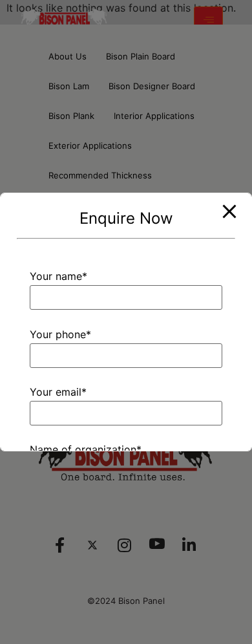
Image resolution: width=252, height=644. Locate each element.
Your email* (58, 392)
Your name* (58, 277)
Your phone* (60, 335)
